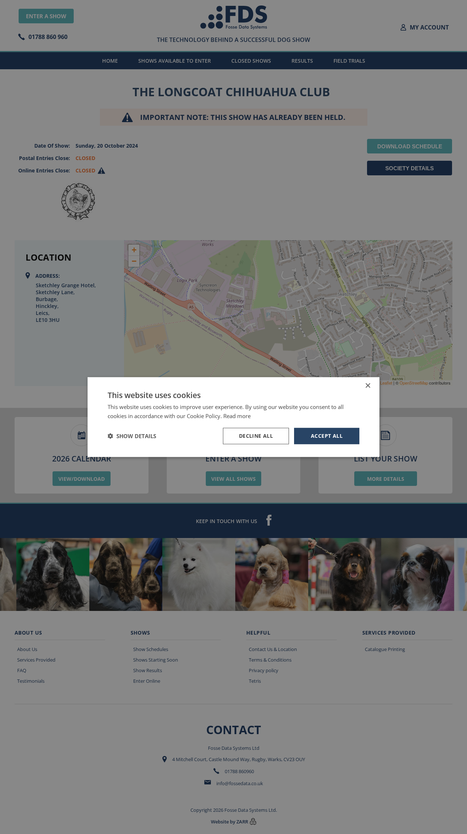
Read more (237, 416)
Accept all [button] (327, 435)
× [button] (367, 386)
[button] (132, 436)
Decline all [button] (256, 435)
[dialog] (233, 417)
